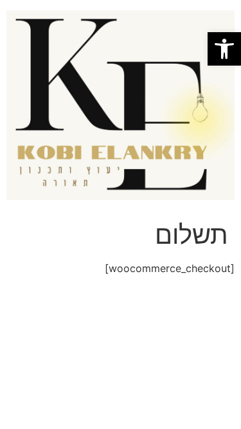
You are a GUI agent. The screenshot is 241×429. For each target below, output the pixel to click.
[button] (224, 49)
